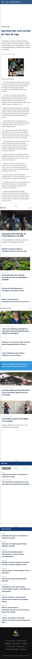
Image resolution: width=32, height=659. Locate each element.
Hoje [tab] (6, 468)
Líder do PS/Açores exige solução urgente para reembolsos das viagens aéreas (15, 599)
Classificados (16, 643)
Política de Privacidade (12, 649)
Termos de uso (20, 646)
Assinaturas (23, 649)
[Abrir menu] (2, 2)
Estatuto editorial (21, 641)
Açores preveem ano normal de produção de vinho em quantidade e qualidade (14, 277)
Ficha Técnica (11, 646)
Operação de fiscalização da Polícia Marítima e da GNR (14, 235)
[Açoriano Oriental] (16, 636)
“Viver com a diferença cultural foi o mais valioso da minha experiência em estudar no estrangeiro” (15, 331)
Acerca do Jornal (10, 641)
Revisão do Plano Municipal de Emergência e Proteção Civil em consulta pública (13, 291)
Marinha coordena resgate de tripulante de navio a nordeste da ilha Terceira (14, 251)
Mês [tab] (26, 468)
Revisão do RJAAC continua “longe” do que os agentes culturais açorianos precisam (15, 366)
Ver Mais (30, 207)
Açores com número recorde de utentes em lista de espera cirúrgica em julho (16, 620)
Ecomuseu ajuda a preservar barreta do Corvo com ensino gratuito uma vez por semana (16, 392)
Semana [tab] (16, 468)
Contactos (24, 643)
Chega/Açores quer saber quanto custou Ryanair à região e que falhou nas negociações (16, 589)
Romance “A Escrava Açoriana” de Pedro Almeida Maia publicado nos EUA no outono (16, 344)
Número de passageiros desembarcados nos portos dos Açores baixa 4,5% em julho (16, 301)
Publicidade (8, 643)
